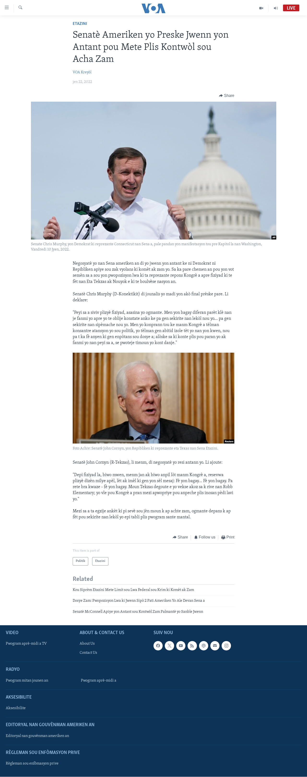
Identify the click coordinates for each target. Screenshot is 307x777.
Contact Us (88, 653)
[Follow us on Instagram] (226, 645)
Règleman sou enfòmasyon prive (32, 763)
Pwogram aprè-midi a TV (26, 644)
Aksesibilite (16, 708)
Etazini (80, 24)
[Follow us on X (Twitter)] (169, 645)
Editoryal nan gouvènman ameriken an (37, 736)
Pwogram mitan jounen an (27, 681)
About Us (87, 644)
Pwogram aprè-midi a (98, 681)
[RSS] (192, 645)
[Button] (226, 96)
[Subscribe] (214, 645)
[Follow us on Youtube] (180, 645)
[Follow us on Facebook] (158, 645)
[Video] (261, 8)
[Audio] (276, 8)
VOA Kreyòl (82, 72)
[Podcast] (203, 645)
